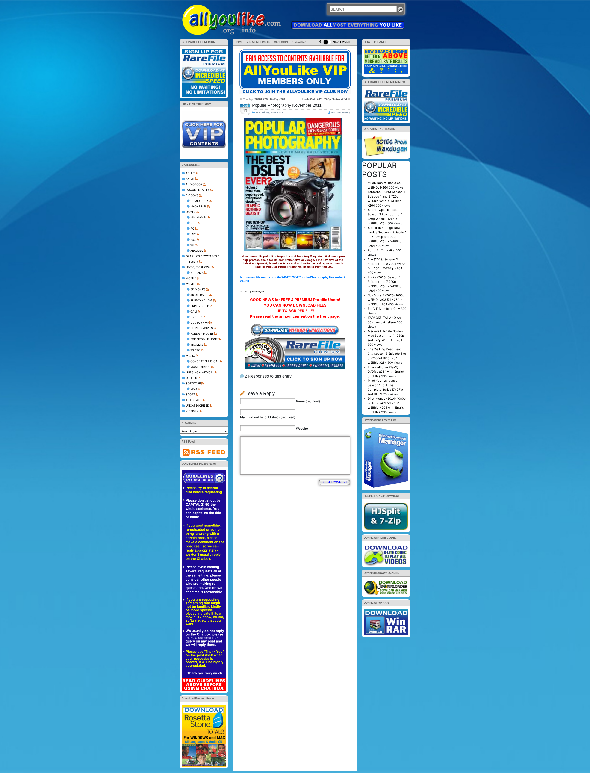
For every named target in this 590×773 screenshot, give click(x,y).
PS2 (193, 234)
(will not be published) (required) (267, 417)
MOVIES (191, 284)
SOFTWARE (193, 383)
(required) (308, 401)
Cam (193, 311)
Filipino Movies (201, 328)
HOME (239, 42)
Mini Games (198, 217)
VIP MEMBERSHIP (258, 42)
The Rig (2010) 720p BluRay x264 (264, 99)
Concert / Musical (204, 361)
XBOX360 (196, 250)
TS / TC (195, 350)
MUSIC (190, 355)
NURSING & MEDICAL (200, 372)
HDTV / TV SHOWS (198, 267)
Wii (192, 245)
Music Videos (200, 367)
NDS (193, 223)
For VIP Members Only (384, 308)
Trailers (197, 344)
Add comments (340, 112)
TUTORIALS (193, 400)
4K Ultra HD (199, 295)
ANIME (190, 178)
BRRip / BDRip (199, 306)
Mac (193, 389)
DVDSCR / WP (199, 322)
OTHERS (191, 378)
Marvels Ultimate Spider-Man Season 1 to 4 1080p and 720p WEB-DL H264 (386, 335)
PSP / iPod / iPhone (204, 339)
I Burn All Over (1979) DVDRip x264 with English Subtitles (386, 371)
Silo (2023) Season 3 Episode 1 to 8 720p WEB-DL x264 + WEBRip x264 (386, 263)
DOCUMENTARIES (198, 190)
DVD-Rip (196, 317)
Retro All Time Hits (381, 250)
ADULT (190, 173)
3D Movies (198, 289)
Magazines (198, 206)
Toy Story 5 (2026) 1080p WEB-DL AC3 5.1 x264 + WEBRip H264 (386, 299)
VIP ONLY (192, 411)
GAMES (191, 212)
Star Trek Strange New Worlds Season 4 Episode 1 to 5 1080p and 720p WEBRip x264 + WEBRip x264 (387, 237)
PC (192, 228)
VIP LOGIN (281, 42)
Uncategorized (197, 405)
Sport (190, 394)
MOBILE (191, 278)
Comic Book (199, 201)
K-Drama (197, 272)
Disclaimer (299, 42)
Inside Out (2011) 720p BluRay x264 (324, 99)
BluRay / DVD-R (201, 300)
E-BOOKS (192, 195)
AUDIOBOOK (194, 184)
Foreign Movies (202, 333)
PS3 (193, 239)
